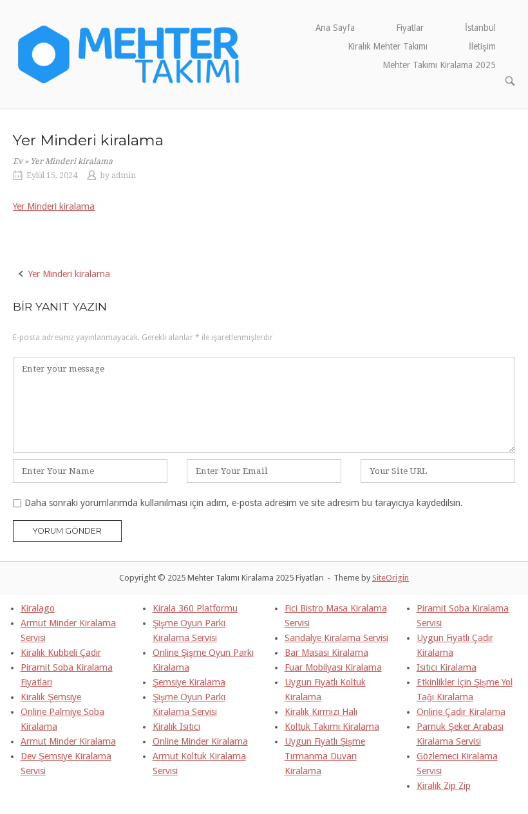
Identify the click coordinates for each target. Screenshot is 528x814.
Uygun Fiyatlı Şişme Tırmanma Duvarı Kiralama (325, 756)
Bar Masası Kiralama (326, 652)
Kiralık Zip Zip (444, 786)
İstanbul (480, 28)
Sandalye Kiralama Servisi (336, 638)
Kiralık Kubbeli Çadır (61, 652)
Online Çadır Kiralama (461, 712)
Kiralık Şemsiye (51, 697)
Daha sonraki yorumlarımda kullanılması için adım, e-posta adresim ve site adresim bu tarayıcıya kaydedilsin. (243, 503)
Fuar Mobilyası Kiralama (333, 667)
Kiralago (38, 608)
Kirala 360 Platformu (195, 608)
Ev (18, 161)
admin (123, 175)
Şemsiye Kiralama (189, 682)
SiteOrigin (390, 578)
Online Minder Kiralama (200, 741)
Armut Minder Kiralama (68, 741)
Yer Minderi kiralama (54, 206)
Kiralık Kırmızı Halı (321, 712)
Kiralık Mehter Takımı (388, 46)
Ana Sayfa (335, 28)
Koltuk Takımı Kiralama (332, 726)
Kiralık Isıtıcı (176, 726)
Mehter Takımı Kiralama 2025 (439, 65)
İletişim (482, 46)
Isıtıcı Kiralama (446, 667)
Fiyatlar (410, 28)
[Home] (129, 53)
